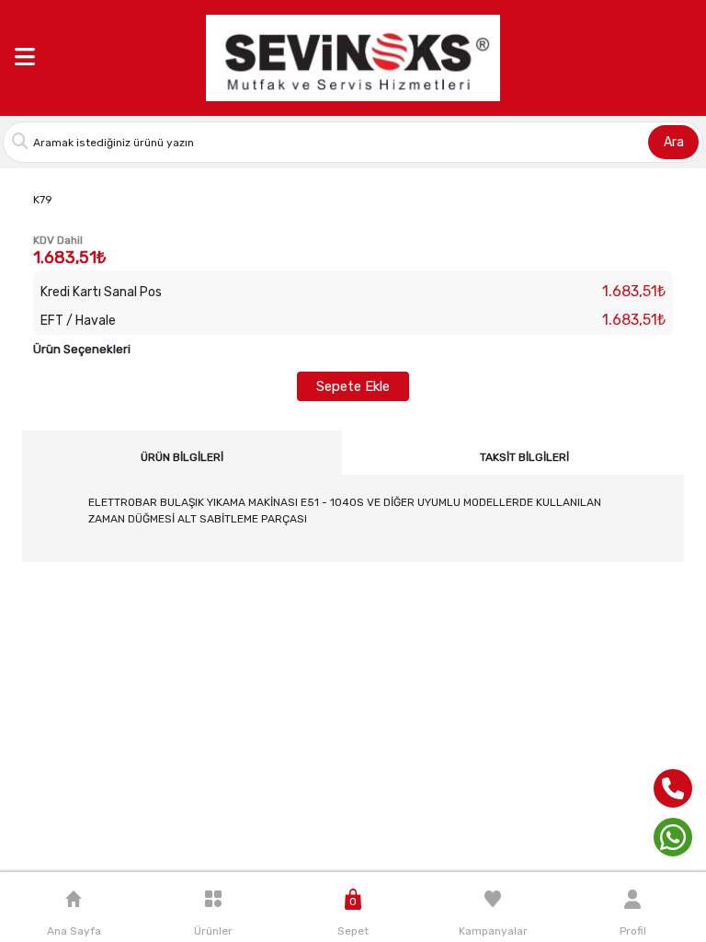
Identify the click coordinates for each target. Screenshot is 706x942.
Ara (674, 142)
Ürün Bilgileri (182, 457)
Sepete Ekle (353, 386)
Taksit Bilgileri (524, 457)
